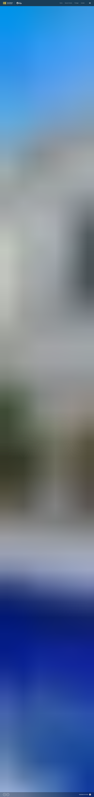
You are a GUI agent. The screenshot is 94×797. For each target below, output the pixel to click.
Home (61, 3)
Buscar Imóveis (68, 3)
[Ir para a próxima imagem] (7, 794)
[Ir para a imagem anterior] (4, 794)
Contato (83, 3)
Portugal (76, 3)
